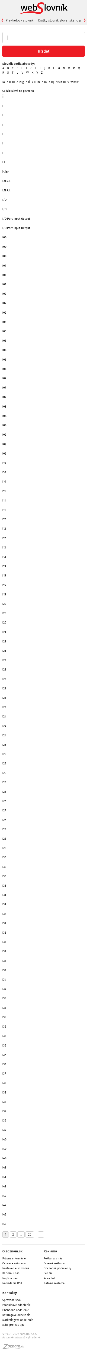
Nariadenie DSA (12, 1283)
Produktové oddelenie (16, 1305)
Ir (56, 82)
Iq (52, 82)
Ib (7, 82)
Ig (22, 82)
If (20, 82)
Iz (77, 82)
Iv (68, 82)
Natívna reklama (54, 1283)
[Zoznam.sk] (14, 1348)
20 (30, 1235)
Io (45, 82)
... (21, 1235)
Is (58, 82)
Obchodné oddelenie (15, 1310)
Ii (29, 82)
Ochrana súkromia (14, 1263)
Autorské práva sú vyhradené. (21, 1337)
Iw (71, 82)
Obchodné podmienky (57, 1268)
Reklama (50, 1251)
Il (35, 82)
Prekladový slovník (19, 20)
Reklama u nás (53, 1258)
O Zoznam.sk (12, 1251)
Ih (26, 82)
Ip (49, 82)
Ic (10, 82)
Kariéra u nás (10, 1273)
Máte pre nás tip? (13, 1324)
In (42, 82)
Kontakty (9, 1293)
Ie (17, 82)
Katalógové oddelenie (16, 1315)
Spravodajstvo (11, 1300)
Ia (3, 82)
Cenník (48, 1273)
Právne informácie (14, 1258)
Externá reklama (54, 1263)
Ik (32, 82)
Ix (74, 82)
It (61, 82)
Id (13, 82)
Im (38, 82)
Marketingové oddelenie (17, 1320)
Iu (64, 82)
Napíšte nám (10, 1278)
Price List (49, 1278)
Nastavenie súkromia (15, 1268)
